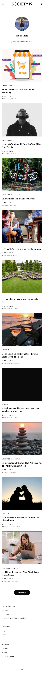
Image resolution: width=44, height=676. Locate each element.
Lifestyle (5, 350)
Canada (5, 648)
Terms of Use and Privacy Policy (14, 618)
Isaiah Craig (8, 96)
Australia (5, 644)
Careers (5, 610)
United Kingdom (8, 656)
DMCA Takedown (8, 606)
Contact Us (6, 614)
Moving (5, 404)
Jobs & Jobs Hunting (10, 568)
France (4, 652)
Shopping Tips (7, 86)
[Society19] (22, 4)
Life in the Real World (11, 195)
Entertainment (8, 140)
